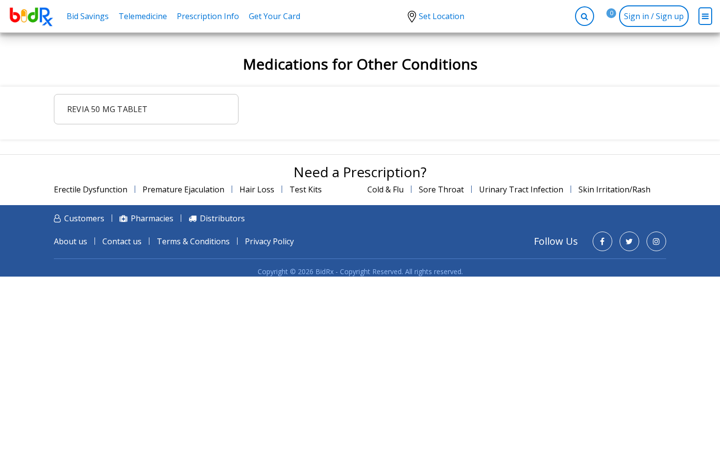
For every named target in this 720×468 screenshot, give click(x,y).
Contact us (122, 241)
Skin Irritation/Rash (614, 189)
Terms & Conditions (193, 241)
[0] (604, 16)
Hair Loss (257, 189)
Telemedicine (143, 16)
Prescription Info (208, 16)
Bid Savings (88, 16)
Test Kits (305, 189)
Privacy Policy (269, 241)
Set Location (441, 16)
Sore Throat (441, 189)
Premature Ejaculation (183, 189)
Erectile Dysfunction (90, 189)
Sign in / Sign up (654, 16)
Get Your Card (274, 16)
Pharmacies (152, 218)
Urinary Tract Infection (521, 189)
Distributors (222, 218)
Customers (84, 218)
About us (70, 241)
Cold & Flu (385, 189)
